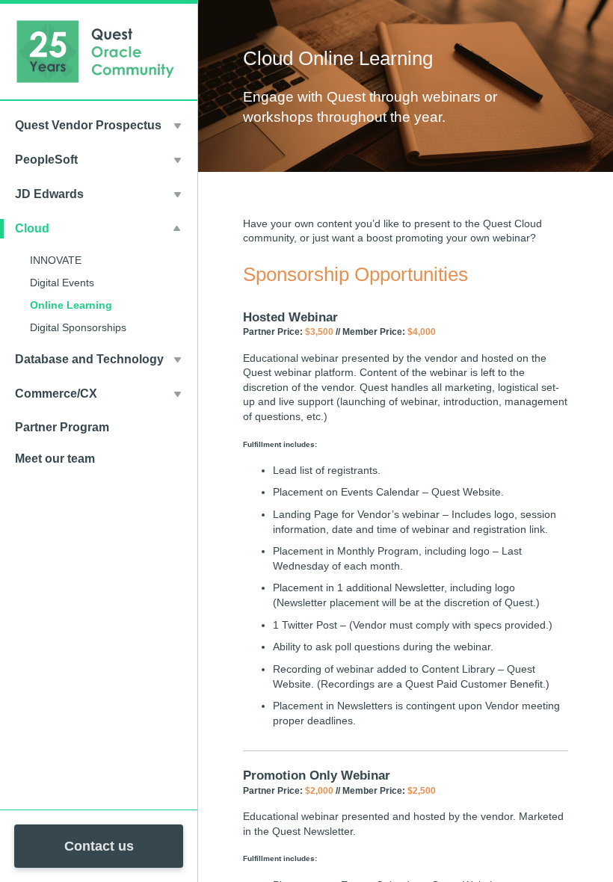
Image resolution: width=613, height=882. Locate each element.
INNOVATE (55, 260)
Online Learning (71, 305)
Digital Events (62, 283)
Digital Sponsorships (78, 327)
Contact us (99, 846)
